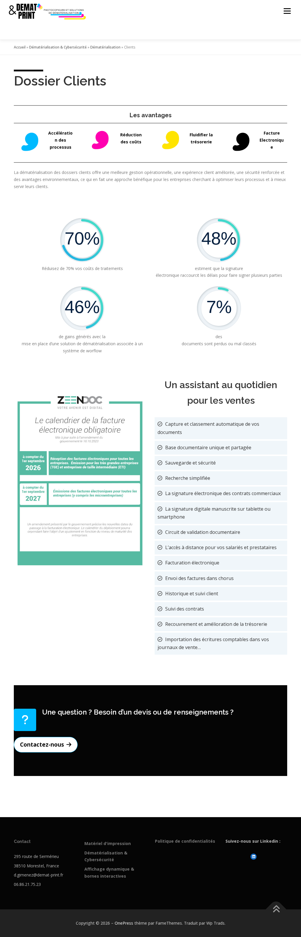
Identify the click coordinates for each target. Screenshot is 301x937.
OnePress (124, 923)
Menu (287, 11)
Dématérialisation (105, 47)
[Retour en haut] (276, 909)
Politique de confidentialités (185, 841)
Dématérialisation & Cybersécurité (58, 47)
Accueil (20, 47)
